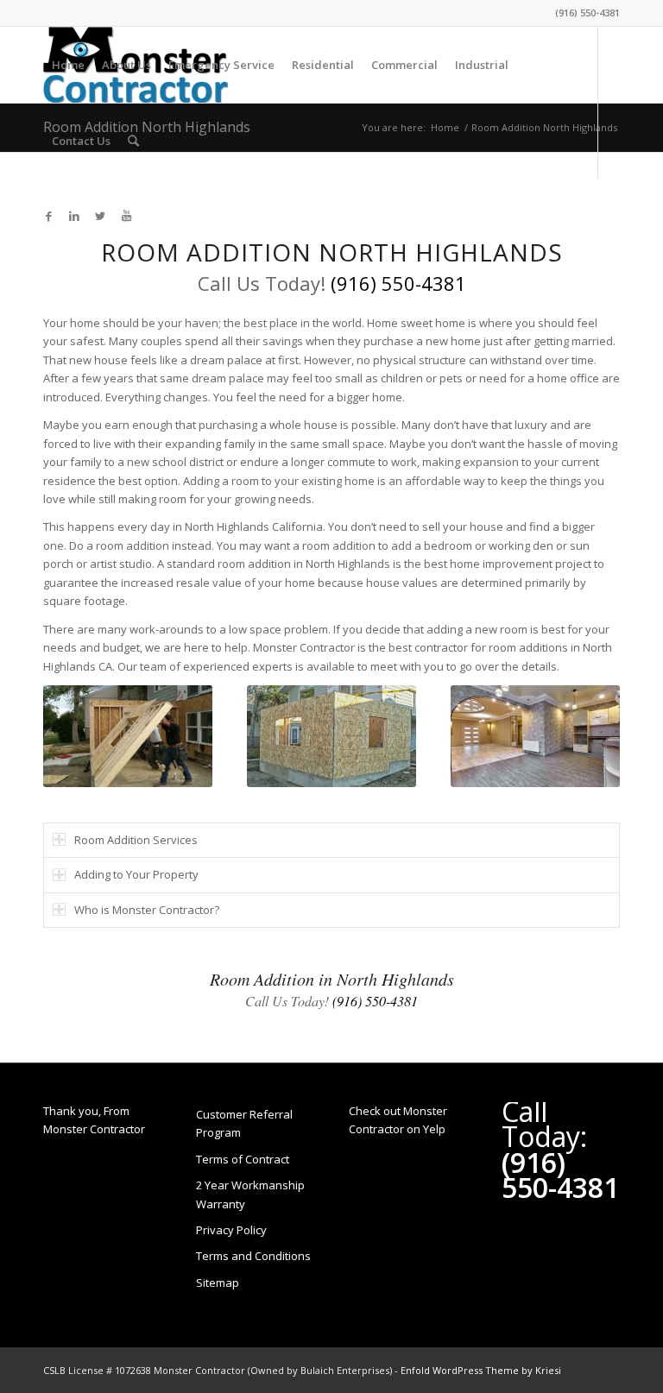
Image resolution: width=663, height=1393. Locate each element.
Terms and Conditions (253, 1256)
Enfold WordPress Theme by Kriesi (481, 1370)
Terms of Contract (242, 1159)
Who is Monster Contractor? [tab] (146, 909)
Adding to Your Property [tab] (136, 874)
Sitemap (217, 1282)
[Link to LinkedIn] (74, 216)
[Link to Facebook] (48, 216)
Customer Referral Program (244, 1123)
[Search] (133, 141)
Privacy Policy (231, 1230)
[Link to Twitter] (100, 216)
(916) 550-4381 (587, 12)
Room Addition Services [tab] (136, 840)
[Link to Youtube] (126, 216)
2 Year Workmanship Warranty (250, 1194)
